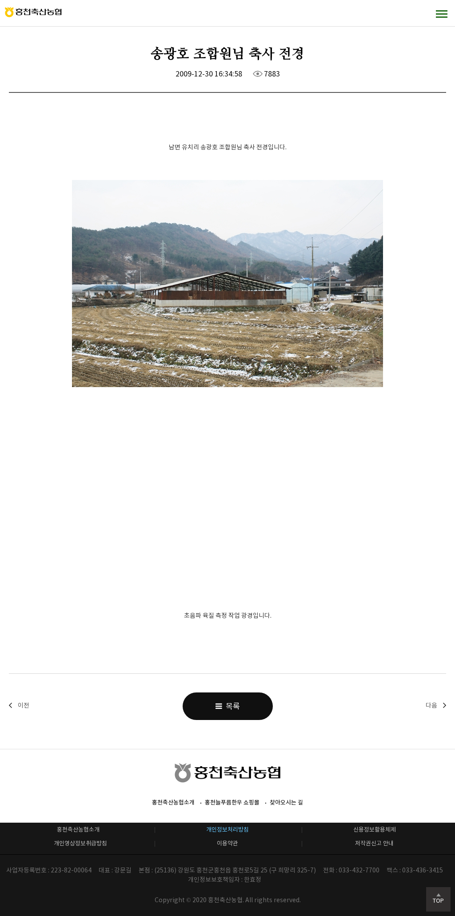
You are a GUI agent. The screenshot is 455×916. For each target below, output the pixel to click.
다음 (431, 705)
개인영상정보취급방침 (80, 843)
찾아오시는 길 (286, 802)
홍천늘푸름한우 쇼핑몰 (232, 802)
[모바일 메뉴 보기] (441, 13)
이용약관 (227, 843)
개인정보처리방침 (227, 829)
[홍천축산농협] (33, 12)
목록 (231, 706)
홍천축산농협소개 (173, 802)
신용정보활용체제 (374, 829)
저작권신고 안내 (374, 843)
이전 (23, 705)
